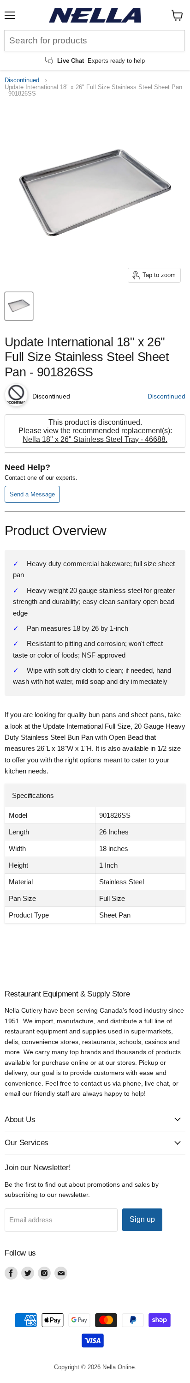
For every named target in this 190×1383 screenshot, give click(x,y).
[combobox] (94, 40)
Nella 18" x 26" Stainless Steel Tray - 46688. (95, 439)
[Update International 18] (19, 306)
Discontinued (22, 80)
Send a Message (32, 494)
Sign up (142, 1219)
